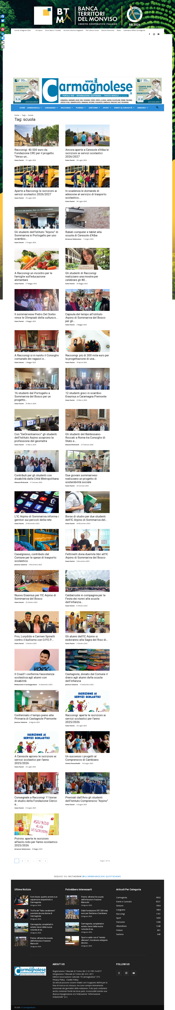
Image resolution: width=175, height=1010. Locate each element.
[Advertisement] (87, 56)
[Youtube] (158, 34)
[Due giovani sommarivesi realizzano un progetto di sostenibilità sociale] (87, 461)
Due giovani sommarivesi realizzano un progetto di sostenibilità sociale (81, 479)
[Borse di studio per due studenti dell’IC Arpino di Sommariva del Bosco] (87, 502)
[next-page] (45, 861)
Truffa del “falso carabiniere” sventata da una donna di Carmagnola (42, 913)
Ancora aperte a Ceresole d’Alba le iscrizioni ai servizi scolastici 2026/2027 (87, 153)
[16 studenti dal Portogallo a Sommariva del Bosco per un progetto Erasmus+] (36, 379)
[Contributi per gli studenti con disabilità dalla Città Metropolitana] (36, 461)
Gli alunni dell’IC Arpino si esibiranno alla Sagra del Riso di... (86, 638)
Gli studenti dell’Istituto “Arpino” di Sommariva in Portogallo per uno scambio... (36, 235)
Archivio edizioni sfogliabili (73, 30)
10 (39, 861)
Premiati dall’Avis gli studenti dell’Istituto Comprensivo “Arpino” (86, 799)
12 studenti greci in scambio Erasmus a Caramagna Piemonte (86, 394)
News (119, 30)
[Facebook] (149, 34)
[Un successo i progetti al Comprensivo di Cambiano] (87, 742)
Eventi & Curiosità (123, 107)
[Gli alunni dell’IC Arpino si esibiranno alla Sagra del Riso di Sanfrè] (87, 622)
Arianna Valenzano (73, 239)
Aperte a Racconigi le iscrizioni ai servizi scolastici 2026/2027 (35, 192)
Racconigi (66, 107)
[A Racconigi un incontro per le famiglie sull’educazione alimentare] (36, 259)
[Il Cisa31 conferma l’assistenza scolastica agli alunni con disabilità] (36, 660)
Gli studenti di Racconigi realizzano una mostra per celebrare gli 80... (81, 276)
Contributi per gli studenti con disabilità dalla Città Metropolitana (36, 477)
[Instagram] (154, 34)
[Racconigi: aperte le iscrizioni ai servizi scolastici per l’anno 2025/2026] (87, 701)
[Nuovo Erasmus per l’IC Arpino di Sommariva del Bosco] (36, 581)
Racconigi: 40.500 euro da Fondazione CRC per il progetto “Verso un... (34, 153)
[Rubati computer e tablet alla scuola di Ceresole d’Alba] (87, 218)
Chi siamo (39, 30)
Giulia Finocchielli (72, 763)
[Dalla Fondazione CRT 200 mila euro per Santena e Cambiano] (72, 914)
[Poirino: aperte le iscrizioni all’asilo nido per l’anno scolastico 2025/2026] (36, 824)
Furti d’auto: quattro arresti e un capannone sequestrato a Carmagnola (43, 899)
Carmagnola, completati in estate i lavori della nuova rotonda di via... (41, 927)
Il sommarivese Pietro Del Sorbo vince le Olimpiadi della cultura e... (36, 316)
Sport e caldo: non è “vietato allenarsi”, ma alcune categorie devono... (94, 940)
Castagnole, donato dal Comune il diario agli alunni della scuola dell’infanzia (86, 677)
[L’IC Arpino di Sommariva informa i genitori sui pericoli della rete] (36, 502)
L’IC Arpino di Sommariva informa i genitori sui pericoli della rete (36, 518)
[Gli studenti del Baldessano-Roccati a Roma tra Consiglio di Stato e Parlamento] (87, 420)
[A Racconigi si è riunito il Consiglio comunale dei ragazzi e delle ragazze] (36, 341)
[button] (157, 107)
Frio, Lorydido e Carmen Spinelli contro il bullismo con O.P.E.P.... (34, 638)
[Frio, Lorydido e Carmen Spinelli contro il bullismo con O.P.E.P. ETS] (36, 622)
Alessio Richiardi (72, 445)
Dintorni (93, 107)
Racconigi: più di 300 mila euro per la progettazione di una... (87, 357)
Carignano (50, 107)
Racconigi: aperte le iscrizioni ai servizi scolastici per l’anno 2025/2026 (85, 719)
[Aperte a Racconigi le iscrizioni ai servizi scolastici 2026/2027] (36, 176)
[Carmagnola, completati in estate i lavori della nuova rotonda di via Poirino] (21, 927)
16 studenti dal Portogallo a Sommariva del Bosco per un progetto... (32, 396)
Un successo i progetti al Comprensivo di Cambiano (82, 758)
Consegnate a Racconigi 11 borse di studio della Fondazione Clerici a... (35, 801)
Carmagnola (33, 107)
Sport (106, 107)
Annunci (141, 107)
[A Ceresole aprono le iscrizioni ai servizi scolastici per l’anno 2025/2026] (36, 742)
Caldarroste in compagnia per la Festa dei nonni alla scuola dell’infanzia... (85, 599)
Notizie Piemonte (107, 30)
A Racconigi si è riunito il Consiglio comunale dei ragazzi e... (36, 357)
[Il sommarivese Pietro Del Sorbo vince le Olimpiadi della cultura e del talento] (36, 300)
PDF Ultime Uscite (92, 30)
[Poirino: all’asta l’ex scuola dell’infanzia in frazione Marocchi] (21, 941)
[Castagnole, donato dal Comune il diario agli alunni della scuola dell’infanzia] (87, 660)
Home (22, 107)
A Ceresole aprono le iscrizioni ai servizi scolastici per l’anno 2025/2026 (35, 760)
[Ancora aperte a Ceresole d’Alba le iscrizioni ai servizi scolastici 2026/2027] (87, 135)
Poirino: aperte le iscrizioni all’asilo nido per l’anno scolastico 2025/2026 (35, 842)
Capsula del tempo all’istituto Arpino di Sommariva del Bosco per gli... (85, 318)
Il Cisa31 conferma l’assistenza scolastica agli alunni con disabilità (34, 677)
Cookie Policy (72, 979)
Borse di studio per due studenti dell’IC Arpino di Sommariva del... (86, 518)
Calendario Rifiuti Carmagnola (134, 30)
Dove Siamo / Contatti (53, 30)
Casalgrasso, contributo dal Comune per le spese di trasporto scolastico (35, 558)
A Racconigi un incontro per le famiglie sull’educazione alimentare (33, 276)
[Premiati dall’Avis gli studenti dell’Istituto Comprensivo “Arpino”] (87, 783)
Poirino (80, 107)
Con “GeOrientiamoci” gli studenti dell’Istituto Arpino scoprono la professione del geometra (35, 438)
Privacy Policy (59, 979)
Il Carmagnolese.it (28, 1007)
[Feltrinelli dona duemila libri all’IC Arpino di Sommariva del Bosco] (87, 540)
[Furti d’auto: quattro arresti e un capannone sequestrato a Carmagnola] (21, 900)
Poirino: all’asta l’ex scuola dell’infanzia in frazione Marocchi (41, 941)
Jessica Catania (20, 565)
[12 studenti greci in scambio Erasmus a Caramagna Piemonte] (87, 379)
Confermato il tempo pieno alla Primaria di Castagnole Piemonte (35, 717)
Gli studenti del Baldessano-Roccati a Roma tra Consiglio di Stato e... (85, 438)
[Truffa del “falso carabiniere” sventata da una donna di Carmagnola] (21, 914)
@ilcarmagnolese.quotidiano (101, 876)
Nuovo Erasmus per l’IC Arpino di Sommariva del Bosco (35, 597)
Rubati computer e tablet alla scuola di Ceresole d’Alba (83, 233)
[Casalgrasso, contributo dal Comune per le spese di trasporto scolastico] (36, 540)
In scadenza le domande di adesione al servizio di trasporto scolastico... (85, 194)
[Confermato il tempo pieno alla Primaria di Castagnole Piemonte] (36, 701)
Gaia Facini (19, 160)
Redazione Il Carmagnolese (25, 684)
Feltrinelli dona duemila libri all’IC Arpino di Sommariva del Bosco (86, 556)
